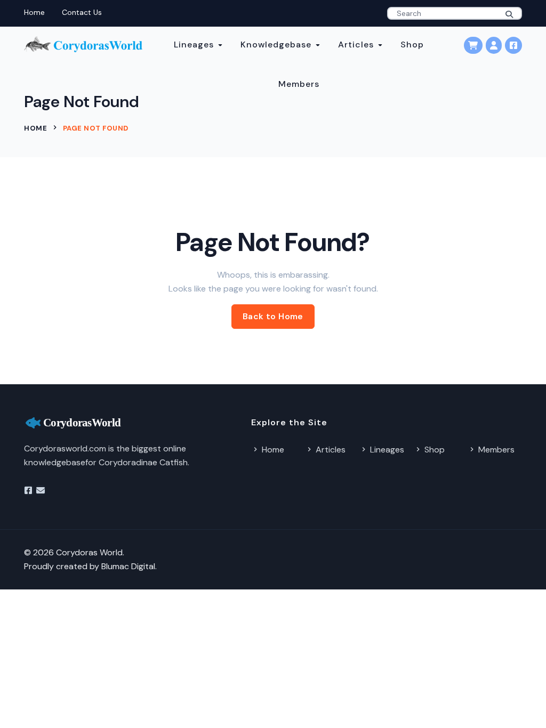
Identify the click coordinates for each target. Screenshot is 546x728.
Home (34, 12)
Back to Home (273, 316)
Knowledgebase (275, 44)
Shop (412, 44)
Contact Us (82, 12)
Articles (356, 44)
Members (298, 84)
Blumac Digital (128, 566)
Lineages (194, 44)
